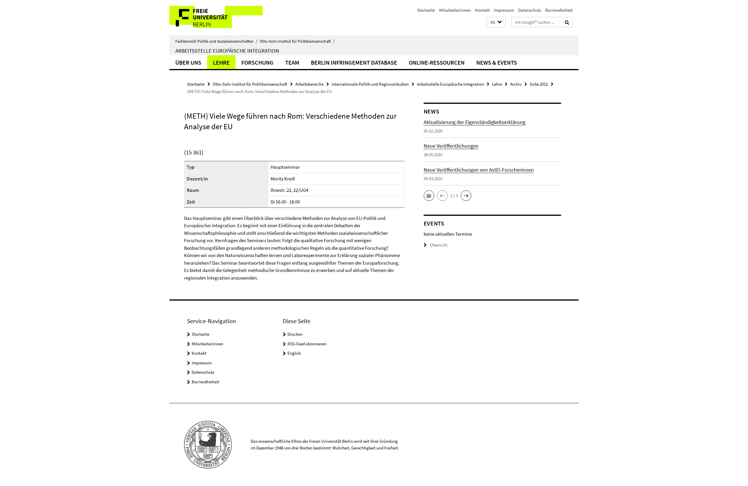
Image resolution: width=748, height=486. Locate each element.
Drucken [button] (295, 334)
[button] (496, 22)
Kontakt (482, 10)
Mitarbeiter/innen (455, 10)
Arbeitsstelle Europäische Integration (227, 50)
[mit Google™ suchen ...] (567, 22)
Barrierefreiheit (559, 10)
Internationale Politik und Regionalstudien (370, 84)
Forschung (257, 62)
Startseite (426, 10)
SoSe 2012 (539, 84)
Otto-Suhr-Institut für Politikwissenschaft (297, 41)
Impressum (504, 10)
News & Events (496, 62)
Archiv (516, 84)
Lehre (221, 62)
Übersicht (438, 245)
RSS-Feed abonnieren (307, 344)
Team (292, 62)
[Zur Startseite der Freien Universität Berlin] (218, 18)
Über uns (188, 62)
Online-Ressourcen (437, 62)
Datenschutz (529, 10)
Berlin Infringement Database (354, 62)
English (294, 353)
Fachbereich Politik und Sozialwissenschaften (216, 41)
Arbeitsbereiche (309, 84)
